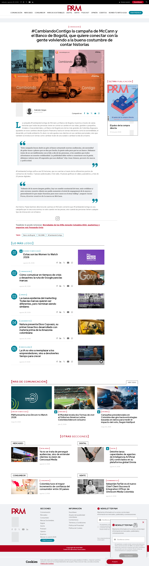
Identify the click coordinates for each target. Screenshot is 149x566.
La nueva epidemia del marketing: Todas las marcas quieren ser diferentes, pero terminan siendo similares (38, 302)
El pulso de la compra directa (120, 126)
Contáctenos (73, 520)
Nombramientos (112, 480)
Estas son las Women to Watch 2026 (40, 256)
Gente (76, 13)
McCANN (41, 235)
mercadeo (62, 412)
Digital (69, 13)
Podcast (85, 13)
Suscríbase (138, 2)
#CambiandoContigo (55, 235)
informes (105, 412)
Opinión (94, 13)
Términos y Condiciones (77, 523)
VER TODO (132, 382)
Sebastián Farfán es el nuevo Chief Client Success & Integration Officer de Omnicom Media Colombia (121, 487)
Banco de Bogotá (29, 235)
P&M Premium (135, 13)
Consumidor (40, 13)
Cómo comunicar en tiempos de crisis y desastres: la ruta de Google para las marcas (40, 277)
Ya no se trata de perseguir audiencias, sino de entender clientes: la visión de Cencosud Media (55, 455)
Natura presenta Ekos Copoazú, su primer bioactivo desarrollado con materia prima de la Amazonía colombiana (38, 328)
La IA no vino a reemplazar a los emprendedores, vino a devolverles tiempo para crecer (39, 353)
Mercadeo (28, 13)
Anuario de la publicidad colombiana (77, 516)
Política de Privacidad (76, 525)
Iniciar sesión (125, 2)
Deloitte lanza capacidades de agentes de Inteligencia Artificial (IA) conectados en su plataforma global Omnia (123, 457)
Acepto (115, 562)
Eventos (103, 13)
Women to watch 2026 (118, 13)
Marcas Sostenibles (55, 13)
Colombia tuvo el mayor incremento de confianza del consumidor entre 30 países (55, 486)
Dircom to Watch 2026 (19, 412)
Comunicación (16, 13)
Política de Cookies (47, 563)
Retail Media (45, 448)
